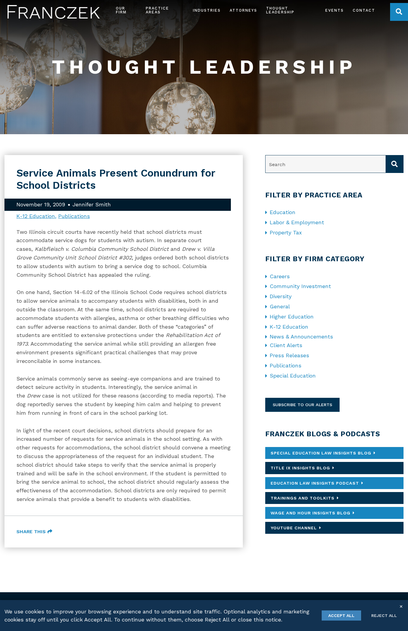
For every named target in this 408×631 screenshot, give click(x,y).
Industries (207, 11)
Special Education (293, 375)
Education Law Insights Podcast (315, 483)
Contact (364, 11)
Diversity (281, 296)
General (280, 306)
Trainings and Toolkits (303, 498)
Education (282, 212)
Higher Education (292, 316)
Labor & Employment (297, 222)
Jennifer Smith (92, 204)
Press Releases (289, 355)
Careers (280, 276)
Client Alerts (286, 345)
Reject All (384, 615)
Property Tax (286, 232)
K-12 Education (35, 216)
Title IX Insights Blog (300, 467)
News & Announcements (301, 336)
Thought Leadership (280, 10)
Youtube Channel (294, 527)
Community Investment (300, 286)
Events (334, 11)
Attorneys (243, 11)
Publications (74, 216)
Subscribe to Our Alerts (302, 404)
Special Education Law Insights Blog (321, 453)
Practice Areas (157, 10)
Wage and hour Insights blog (310, 513)
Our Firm (121, 10)
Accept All (341, 615)
